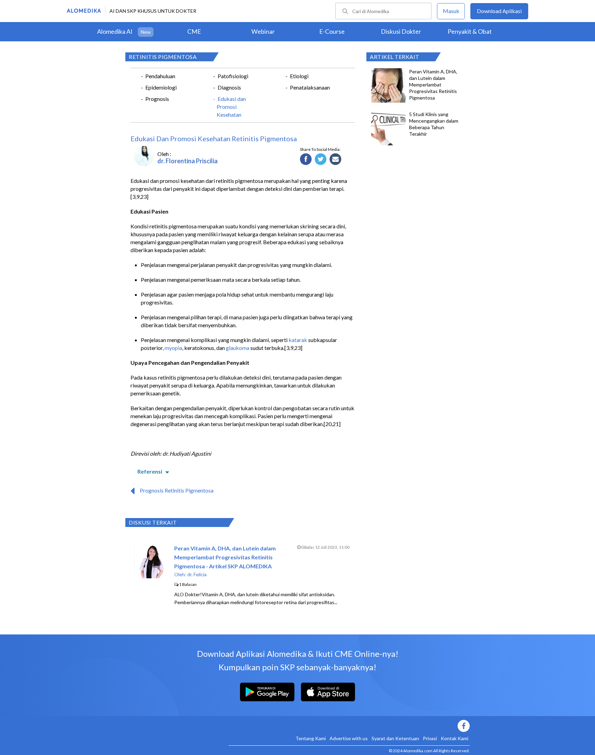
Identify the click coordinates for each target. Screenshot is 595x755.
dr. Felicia (197, 574)
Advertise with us (349, 738)
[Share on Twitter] (321, 159)
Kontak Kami (454, 738)
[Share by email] (336, 159)
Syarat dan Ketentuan (395, 738)
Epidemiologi (161, 87)
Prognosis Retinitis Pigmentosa (176, 490)
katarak (298, 340)
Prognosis (157, 98)
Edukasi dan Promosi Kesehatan (231, 106)
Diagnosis (229, 87)
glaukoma (237, 347)
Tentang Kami (310, 738)
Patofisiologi (233, 76)
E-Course (332, 31)
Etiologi (299, 76)
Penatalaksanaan (310, 87)
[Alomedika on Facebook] (349, 726)
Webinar (263, 31)
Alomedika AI (115, 31)
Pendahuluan (160, 76)
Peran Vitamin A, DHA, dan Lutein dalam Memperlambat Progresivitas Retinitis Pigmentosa (433, 85)
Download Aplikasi (499, 11)
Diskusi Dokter (401, 31)
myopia (173, 347)
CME (194, 31)
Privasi (430, 738)
